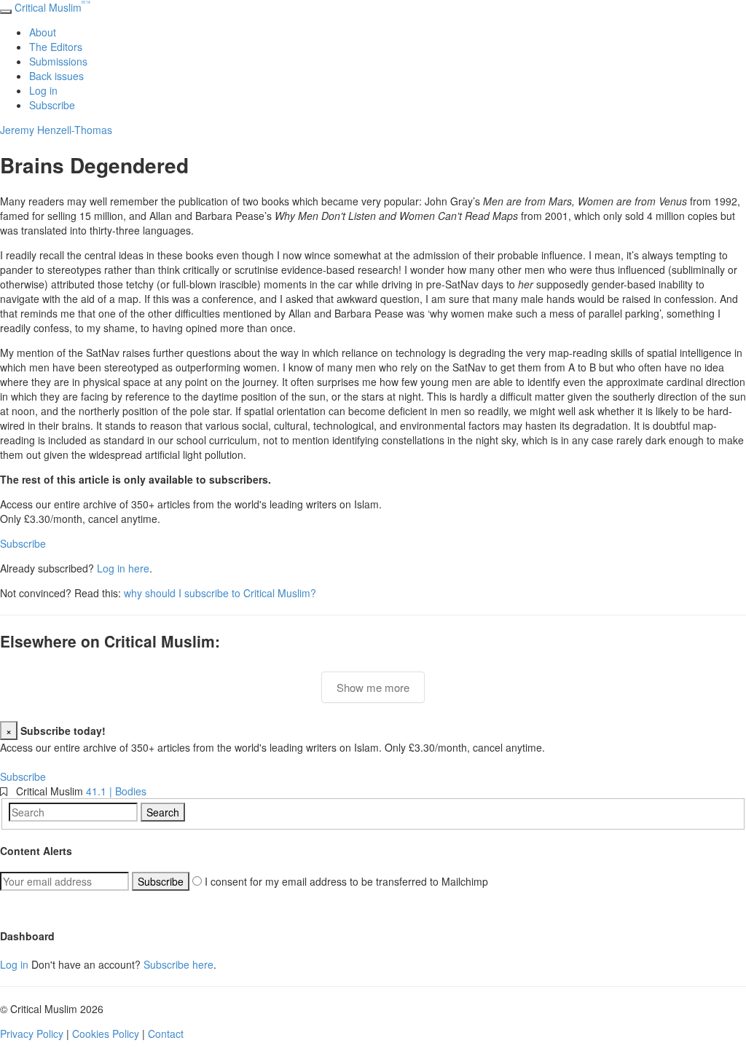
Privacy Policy (31, 1033)
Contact (166, 1033)
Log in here (123, 568)
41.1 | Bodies (116, 791)
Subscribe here (178, 964)
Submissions (58, 61)
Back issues (56, 75)
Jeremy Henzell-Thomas (56, 129)
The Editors (55, 46)
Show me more (373, 687)
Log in (43, 90)
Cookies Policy (105, 1033)
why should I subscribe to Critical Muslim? (220, 593)
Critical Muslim (52, 7)
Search (162, 812)
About (42, 32)
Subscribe (52, 105)
